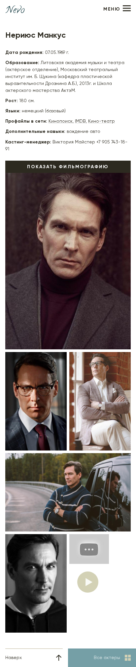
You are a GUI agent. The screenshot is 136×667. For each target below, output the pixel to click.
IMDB (80, 121)
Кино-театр (101, 121)
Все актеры (107, 657)
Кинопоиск (61, 121)
